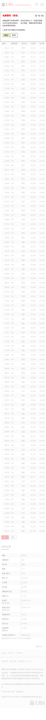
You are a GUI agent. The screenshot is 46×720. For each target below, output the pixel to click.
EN (42, 16)
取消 (14, 35)
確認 (6, 35)
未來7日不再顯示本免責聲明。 (15, 30)
